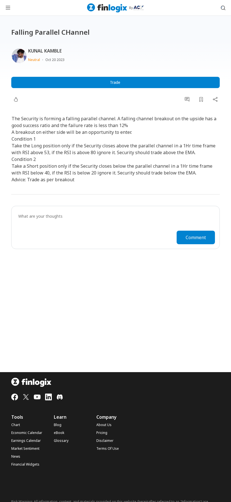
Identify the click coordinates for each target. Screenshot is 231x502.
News (15, 456)
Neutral (34, 59)
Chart (15, 425)
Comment (196, 237)
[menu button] (8, 8)
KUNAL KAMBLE (45, 51)
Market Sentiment (25, 448)
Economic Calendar (26, 433)
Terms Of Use (107, 448)
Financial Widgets (25, 464)
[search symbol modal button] (223, 8)
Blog (57, 425)
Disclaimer (105, 440)
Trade (115, 82)
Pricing (101, 433)
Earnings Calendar (26, 440)
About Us (104, 425)
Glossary (61, 440)
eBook (59, 433)
